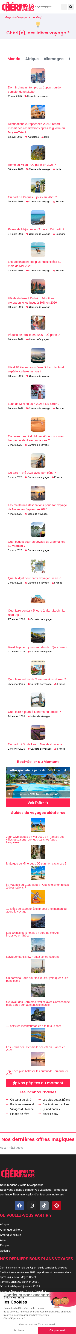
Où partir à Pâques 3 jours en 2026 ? (32, 197)
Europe (4, 1245)
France (60, 201)
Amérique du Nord (11, 1229)
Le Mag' (37, 17)
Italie (46, 136)
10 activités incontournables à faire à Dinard (33, 1025)
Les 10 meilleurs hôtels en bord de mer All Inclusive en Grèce (32, 934)
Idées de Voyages (39, 339)
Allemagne (54, 58)
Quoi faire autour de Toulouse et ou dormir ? (37, 679)
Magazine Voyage (15, 17)
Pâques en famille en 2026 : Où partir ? (34, 335)
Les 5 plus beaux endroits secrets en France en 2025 (35, 1048)
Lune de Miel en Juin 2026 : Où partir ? (33, 404)
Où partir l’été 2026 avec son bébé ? (32, 472)
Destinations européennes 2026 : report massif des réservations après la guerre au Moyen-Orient (36, 128)
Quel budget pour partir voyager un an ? (34, 578)
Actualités (33, 136)
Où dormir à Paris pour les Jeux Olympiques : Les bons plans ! (37, 979)
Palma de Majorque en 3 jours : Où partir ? (36, 229)
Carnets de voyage (37, 96)
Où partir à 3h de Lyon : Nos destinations (35, 744)
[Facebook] (19, 1205)
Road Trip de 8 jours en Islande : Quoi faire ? (37, 647)
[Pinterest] (56, 1205)
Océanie (5, 1250)
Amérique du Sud (10, 1235)
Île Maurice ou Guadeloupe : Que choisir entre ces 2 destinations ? (37, 886)
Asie (3, 1240)
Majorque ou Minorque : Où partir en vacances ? (36, 863)
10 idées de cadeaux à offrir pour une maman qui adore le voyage (36, 910)
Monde (14, 58)
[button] (64, 7)
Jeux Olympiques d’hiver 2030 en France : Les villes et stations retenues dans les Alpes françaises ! (35, 839)
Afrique (32, 58)
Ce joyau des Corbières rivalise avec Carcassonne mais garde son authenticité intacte (38, 1003)
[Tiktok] (44, 1205)
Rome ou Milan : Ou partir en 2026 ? (32, 164)
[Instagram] (31, 1205)
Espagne (61, 233)
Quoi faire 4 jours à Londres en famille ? (34, 712)
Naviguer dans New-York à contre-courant (32, 956)
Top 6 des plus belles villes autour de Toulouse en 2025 (37, 1072)
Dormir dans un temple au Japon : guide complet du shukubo (33, 1267)
